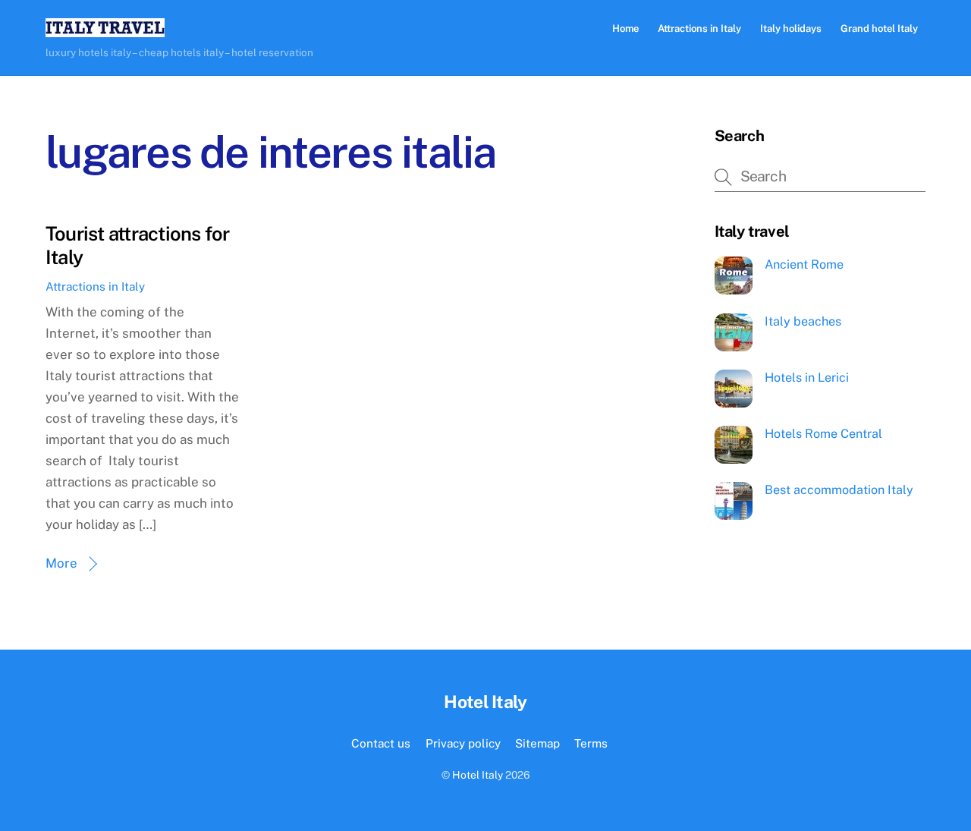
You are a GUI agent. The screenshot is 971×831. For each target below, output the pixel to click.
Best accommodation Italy (839, 490)
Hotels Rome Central (823, 434)
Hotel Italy (477, 775)
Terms (591, 743)
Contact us (380, 743)
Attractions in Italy (699, 28)
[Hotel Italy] (105, 29)
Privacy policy (463, 743)
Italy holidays (791, 28)
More (61, 563)
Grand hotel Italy (879, 28)
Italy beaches (803, 321)
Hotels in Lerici (807, 377)
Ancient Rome (804, 264)
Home (625, 28)
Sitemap (537, 743)
